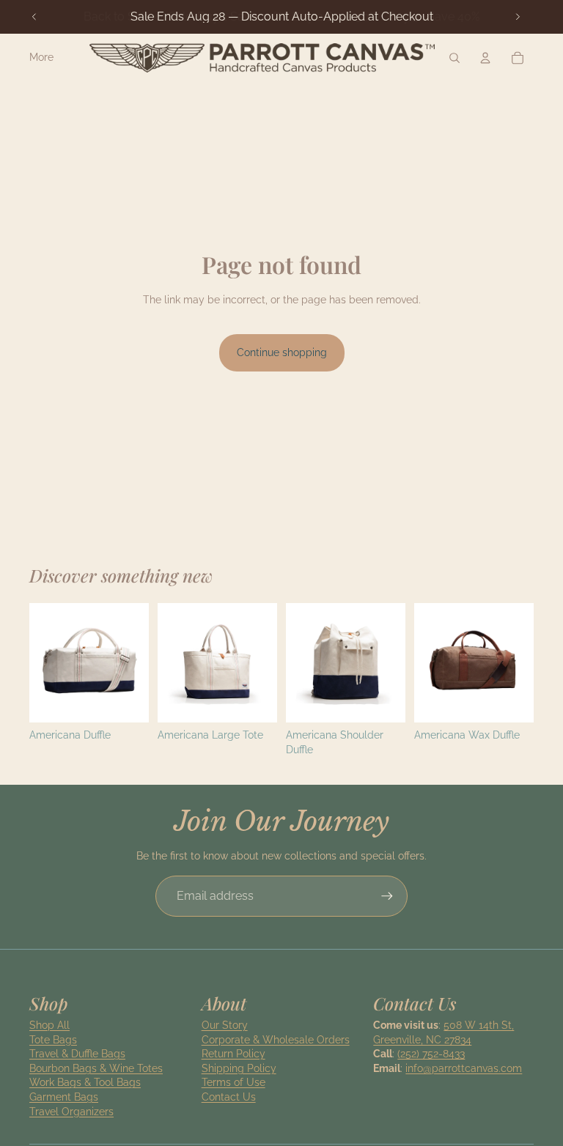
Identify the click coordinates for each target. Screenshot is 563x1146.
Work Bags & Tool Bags (85, 1082)
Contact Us (229, 1097)
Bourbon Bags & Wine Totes (96, 1068)
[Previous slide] (34, 17)
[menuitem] (41, 58)
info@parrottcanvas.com (463, 1068)
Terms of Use (233, 1082)
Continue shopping (282, 352)
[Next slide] (517, 17)
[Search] (454, 58)
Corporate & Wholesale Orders (276, 1040)
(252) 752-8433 (431, 1054)
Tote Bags (53, 1040)
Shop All (49, 1025)
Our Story (225, 1025)
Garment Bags (63, 1097)
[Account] (485, 58)
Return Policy (233, 1054)
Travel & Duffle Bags (77, 1054)
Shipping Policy (239, 1068)
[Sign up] (387, 896)
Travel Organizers (71, 1111)
